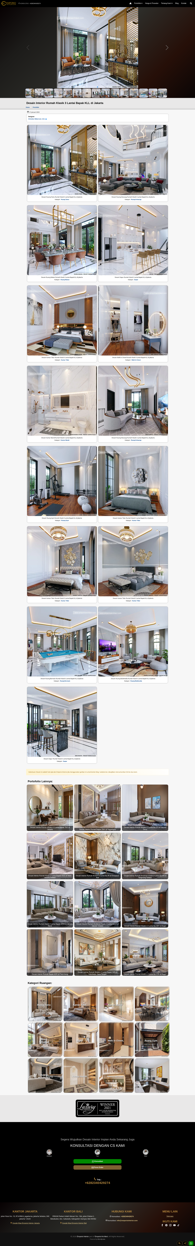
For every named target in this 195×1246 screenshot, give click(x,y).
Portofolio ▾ (138, 3)
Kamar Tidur (65, 360)
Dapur (136, 280)
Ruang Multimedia (136, 681)
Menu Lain (170, 1211)
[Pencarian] (191, 3)
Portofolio (36, 107)
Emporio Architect (101, 1236)
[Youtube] (174, 1226)
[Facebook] (162, 1226)
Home (28, 107)
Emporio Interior (83, 1236)
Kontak (183, 3)
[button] (167, 47)
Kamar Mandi (65, 440)
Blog (177, 3)
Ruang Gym (65, 520)
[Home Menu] (130, 3)
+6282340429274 (35, 3)
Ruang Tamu (65, 199)
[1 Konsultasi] (191, 1243)
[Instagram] (170, 1226)
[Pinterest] (166, 1226)
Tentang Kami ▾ (167, 3)
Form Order (98, 1167)
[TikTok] (178, 1226)
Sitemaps (169, 1216)
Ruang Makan (65, 280)
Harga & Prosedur (151, 3)
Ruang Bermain (65, 681)
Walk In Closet (136, 360)
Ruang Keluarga (136, 199)
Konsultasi (98, 1161)
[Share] (185, 1243)
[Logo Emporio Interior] (8, 3)
